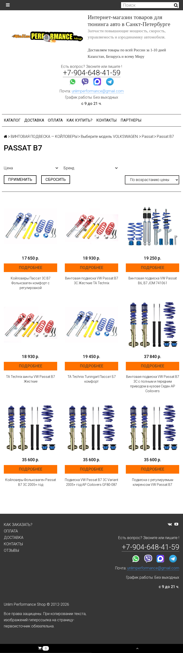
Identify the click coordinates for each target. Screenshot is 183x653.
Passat (147, 136)
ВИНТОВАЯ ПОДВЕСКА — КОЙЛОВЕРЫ (44, 136)
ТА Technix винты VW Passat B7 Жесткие (30, 379)
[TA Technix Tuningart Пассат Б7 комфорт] (91, 324)
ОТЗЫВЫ (11, 550)
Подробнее (30, 267)
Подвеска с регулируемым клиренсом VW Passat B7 (152, 482)
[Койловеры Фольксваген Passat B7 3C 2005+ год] (30, 428)
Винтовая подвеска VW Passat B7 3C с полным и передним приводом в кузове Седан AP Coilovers (152, 384)
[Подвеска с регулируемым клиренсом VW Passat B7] (152, 428)
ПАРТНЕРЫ (131, 120)
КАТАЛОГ (12, 120)
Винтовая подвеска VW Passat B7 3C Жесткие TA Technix (91, 280)
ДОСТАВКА (34, 120)
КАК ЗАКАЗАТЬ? (18, 524)
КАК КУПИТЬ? (79, 120)
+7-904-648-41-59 (91, 73)
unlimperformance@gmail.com (98, 91)
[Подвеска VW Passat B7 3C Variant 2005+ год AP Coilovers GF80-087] (91, 428)
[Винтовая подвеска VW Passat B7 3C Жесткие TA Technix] (91, 226)
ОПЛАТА (55, 120)
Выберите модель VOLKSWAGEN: (109, 136)
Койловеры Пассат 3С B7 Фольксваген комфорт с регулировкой (31, 283)
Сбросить (56, 179)
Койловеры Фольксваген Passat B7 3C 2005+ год (30, 482)
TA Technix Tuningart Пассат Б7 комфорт (91, 379)
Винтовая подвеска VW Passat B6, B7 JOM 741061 (152, 280)
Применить (20, 179)
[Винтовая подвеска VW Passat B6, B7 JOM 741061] (152, 226)
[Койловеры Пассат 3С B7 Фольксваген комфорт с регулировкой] (30, 226)
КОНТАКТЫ (106, 120)
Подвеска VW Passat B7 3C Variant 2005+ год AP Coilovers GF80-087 (91, 482)
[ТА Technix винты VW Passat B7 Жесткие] (30, 324)
